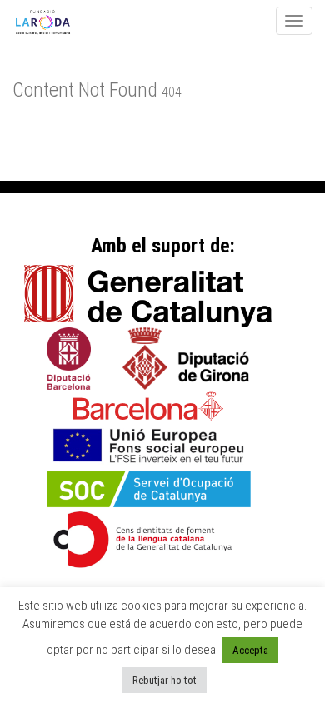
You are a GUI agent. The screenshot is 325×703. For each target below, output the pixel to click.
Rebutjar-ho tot (164, 680)
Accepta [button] (250, 650)
